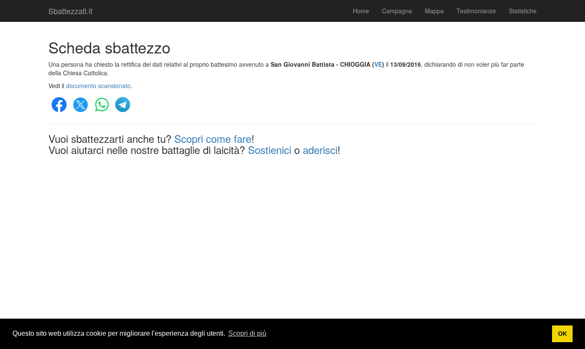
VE (378, 64)
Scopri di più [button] (247, 333)
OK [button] (562, 333)
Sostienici (269, 149)
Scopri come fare (212, 138)
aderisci (320, 149)
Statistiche (523, 10)
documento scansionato (98, 85)
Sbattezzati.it (70, 10)
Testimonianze (476, 10)
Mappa (434, 10)
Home (361, 10)
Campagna (397, 10)
